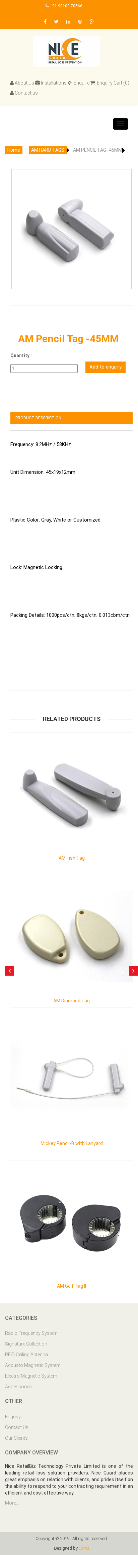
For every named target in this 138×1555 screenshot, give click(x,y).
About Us (24, 83)
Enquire (81, 83)
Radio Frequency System (31, 1333)
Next (124, 217)
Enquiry (13, 1416)
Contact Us (16, 1427)
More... (12, 1503)
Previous (19, 217)
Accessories (18, 1386)
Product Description (38, 418)
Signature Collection (26, 1344)
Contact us (26, 93)
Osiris (84, 1548)
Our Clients (16, 1438)
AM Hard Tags (47, 150)
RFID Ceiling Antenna (26, 1354)
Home (13, 150)
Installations (54, 83)
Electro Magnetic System (31, 1376)
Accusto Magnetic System (33, 1365)
